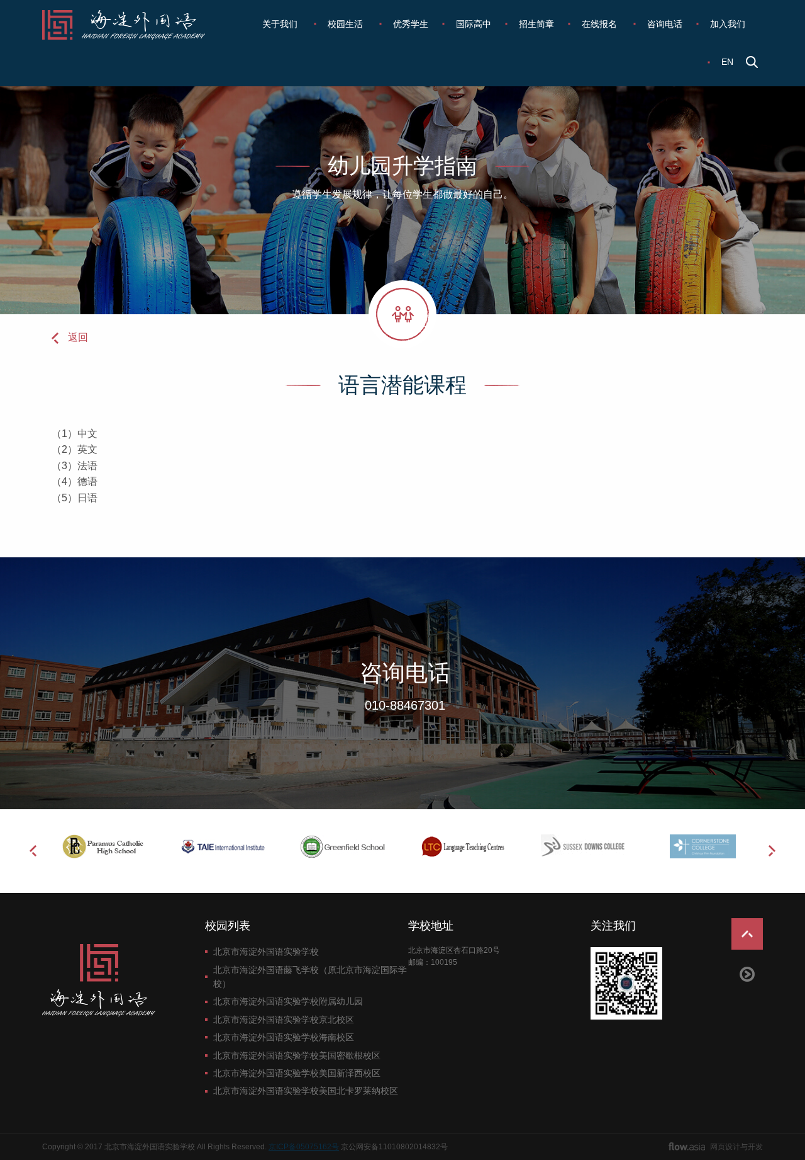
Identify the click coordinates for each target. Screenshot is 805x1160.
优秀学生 (410, 24)
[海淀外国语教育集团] (132, 25)
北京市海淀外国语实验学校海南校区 (283, 1037)
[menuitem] (281, 24)
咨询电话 (664, 24)
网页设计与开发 (736, 1146)
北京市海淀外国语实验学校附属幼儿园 (288, 1001)
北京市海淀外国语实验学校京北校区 (283, 1020)
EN (727, 62)
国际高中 (473, 24)
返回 (78, 337)
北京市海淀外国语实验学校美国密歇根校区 (296, 1055)
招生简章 (536, 24)
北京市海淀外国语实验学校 (266, 952)
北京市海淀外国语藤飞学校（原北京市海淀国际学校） (310, 977)
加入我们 (727, 24)
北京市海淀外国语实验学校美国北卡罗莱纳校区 (305, 1091)
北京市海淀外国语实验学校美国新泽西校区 (296, 1073)
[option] (102, 846)
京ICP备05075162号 (304, 1146)
